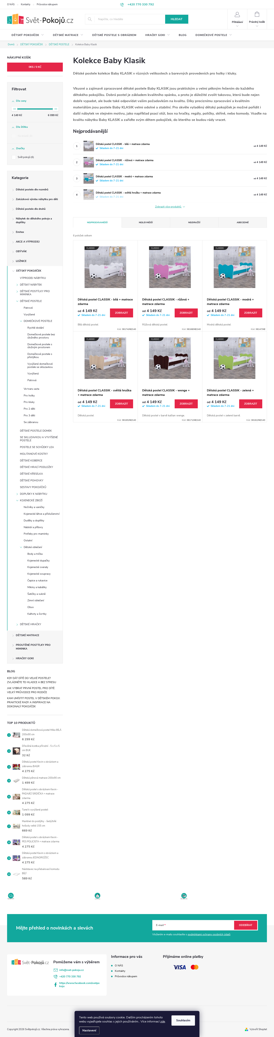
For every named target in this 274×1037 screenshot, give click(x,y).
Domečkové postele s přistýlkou (39, 355)
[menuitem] (27, 35)
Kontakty (25, 4)
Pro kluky (29, 402)
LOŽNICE (21, 261)
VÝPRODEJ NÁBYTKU (33, 278)
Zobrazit (121, 313)
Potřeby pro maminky (36, 534)
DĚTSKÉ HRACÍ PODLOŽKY (36, 467)
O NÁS (11, 4)
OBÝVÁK (21, 251)
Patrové (28, 308)
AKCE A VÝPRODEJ (28, 241)
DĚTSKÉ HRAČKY (30, 624)
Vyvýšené (29, 314)
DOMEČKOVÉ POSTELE (38, 321)
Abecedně (243, 222)
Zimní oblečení (35, 600)
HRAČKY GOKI (25, 658)
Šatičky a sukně (36, 594)
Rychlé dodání (35, 328)
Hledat (176, 19)
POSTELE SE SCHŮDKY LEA (37, 447)
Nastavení (89, 1030)
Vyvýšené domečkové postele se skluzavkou (40, 365)
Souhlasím (183, 1020)
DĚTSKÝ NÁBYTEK (31, 284)
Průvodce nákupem (47, 4)
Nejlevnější (146, 222)
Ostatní (28, 540)
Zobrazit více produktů (168, 206)
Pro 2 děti (29, 409)
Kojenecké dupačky (38, 560)
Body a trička (34, 554)
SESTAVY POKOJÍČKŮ (33, 487)
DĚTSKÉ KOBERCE (31, 460)
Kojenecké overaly (37, 567)
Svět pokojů (25, 157)
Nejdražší (194, 222)
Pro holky (29, 395)
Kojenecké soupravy (39, 574)
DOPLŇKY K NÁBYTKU (33, 494)
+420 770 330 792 (70, 976)
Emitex (20, 232)
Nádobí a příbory (33, 527)
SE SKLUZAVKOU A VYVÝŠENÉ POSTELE (39, 439)
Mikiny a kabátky (37, 587)
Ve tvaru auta (31, 389)
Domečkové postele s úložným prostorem (39, 346)
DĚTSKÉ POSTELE (31, 301)
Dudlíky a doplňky (34, 520)
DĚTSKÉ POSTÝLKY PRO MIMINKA (35, 292)
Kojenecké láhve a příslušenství (41, 514)
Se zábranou (31, 422)
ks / (35, 67)
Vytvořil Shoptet (258, 1029)
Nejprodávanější (97, 222)
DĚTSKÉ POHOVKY (31, 480)
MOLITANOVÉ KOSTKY (34, 454)
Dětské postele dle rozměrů (32, 189)
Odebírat (245, 925)
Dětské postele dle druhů (30, 209)
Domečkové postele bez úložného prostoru (41, 336)
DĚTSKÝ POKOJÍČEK (28, 271)
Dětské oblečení (33, 547)
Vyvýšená (33, 373)
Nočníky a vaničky (34, 507)
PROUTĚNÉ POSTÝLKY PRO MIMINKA (33, 646)
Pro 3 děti (29, 415)
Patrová (31, 380)
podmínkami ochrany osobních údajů (209, 934)
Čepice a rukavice (37, 580)
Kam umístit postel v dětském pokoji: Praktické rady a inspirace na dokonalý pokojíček (33, 702)
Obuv (30, 607)
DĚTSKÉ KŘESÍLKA (31, 474)
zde (162, 1021)
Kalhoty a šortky (36, 614)
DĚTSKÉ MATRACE (27, 635)
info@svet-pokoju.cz (71, 970)
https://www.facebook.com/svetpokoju (79, 984)
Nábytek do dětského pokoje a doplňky (34, 220)
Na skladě (25, 136)
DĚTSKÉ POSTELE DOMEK (36, 431)
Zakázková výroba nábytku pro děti (37, 199)
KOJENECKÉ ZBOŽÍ (31, 500)
